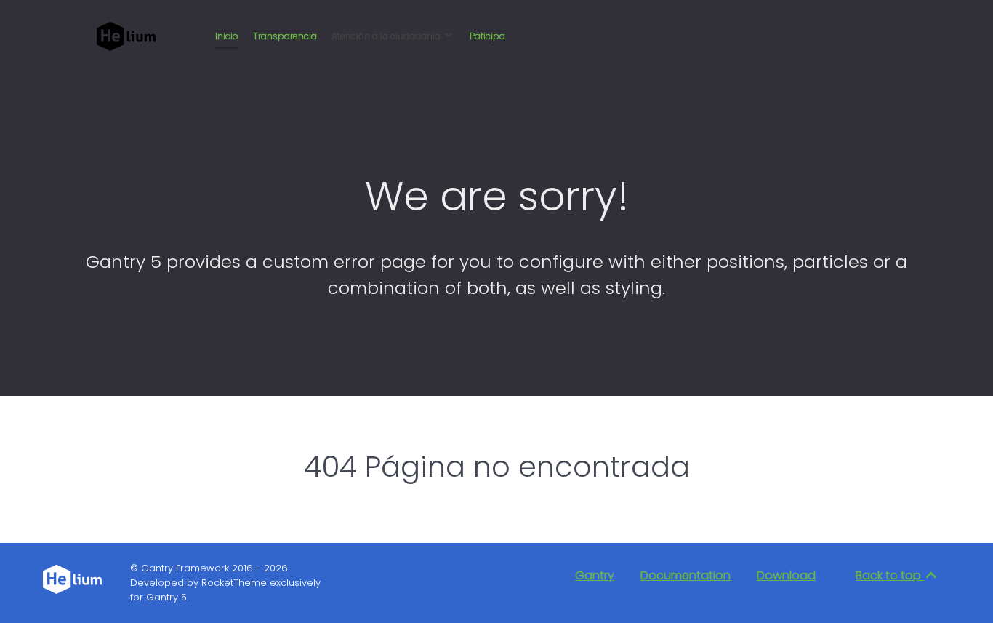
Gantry (594, 575)
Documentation (685, 575)
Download (786, 575)
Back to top (890, 575)
